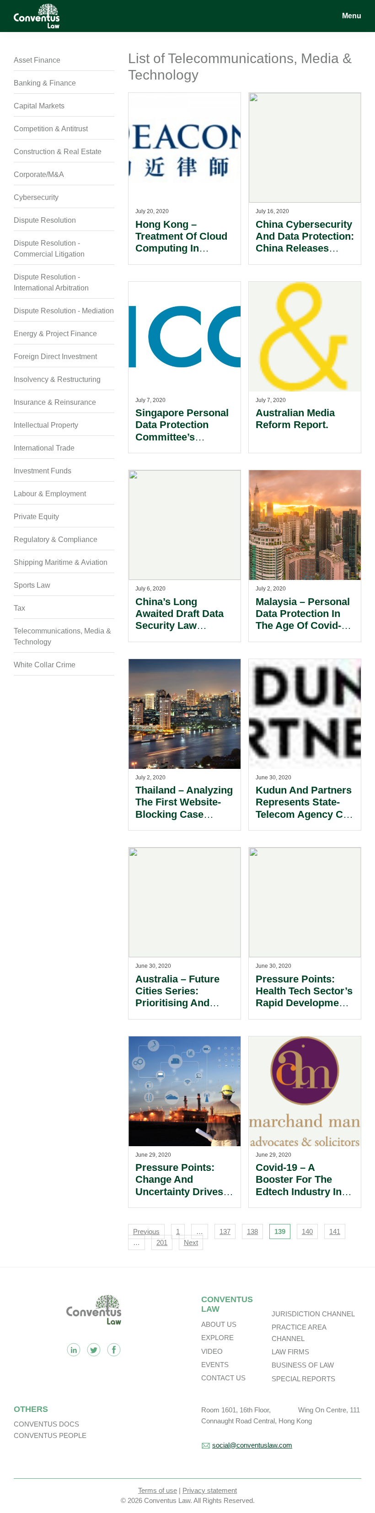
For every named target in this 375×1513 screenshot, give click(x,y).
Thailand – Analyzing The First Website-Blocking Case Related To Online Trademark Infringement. (184, 820)
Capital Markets (39, 106)
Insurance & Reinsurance (55, 402)
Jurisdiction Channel (313, 1314)
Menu (351, 16)
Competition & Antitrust (51, 129)
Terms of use (157, 1490)
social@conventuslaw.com (252, 1445)
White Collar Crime (44, 665)
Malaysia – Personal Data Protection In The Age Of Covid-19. (303, 620)
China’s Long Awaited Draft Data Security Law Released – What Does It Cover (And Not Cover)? (180, 632)
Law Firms (290, 1352)
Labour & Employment (50, 494)
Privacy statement (209, 1490)
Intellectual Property (46, 425)
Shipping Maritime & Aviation (60, 562)
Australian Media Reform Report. (295, 418)
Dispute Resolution (45, 220)
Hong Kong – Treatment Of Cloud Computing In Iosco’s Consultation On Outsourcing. (183, 249)
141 (334, 1231)
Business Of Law (303, 1365)
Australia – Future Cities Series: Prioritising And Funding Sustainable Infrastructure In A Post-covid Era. (183, 1009)
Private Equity (36, 516)
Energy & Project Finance (55, 334)
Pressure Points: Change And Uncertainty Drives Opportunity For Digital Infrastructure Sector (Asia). (184, 1198)
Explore (217, 1337)
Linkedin (73, 1350)
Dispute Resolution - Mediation (64, 311)
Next (191, 1242)
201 (161, 1242)
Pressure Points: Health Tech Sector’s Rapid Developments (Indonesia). (305, 997)
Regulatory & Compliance (55, 539)
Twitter (94, 1350)
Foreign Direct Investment (55, 356)
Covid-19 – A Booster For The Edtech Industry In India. (299, 1185)
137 (225, 1231)
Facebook (114, 1350)
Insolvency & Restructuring (57, 379)
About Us (218, 1324)
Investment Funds (42, 471)
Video (212, 1351)
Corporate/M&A (39, 174)
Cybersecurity (36, 197)
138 (252, 1231)
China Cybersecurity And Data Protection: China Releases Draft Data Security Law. (305, 249)
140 (307, 1231)
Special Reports (303, 1379)
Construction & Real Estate (58, 152)
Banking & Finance (45, 83)
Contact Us (223, 1378)
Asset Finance (37, 60)
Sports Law (32, 585)
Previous (146, 1231)
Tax (19, 608)
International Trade (44, 448)
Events (215, 1364)
